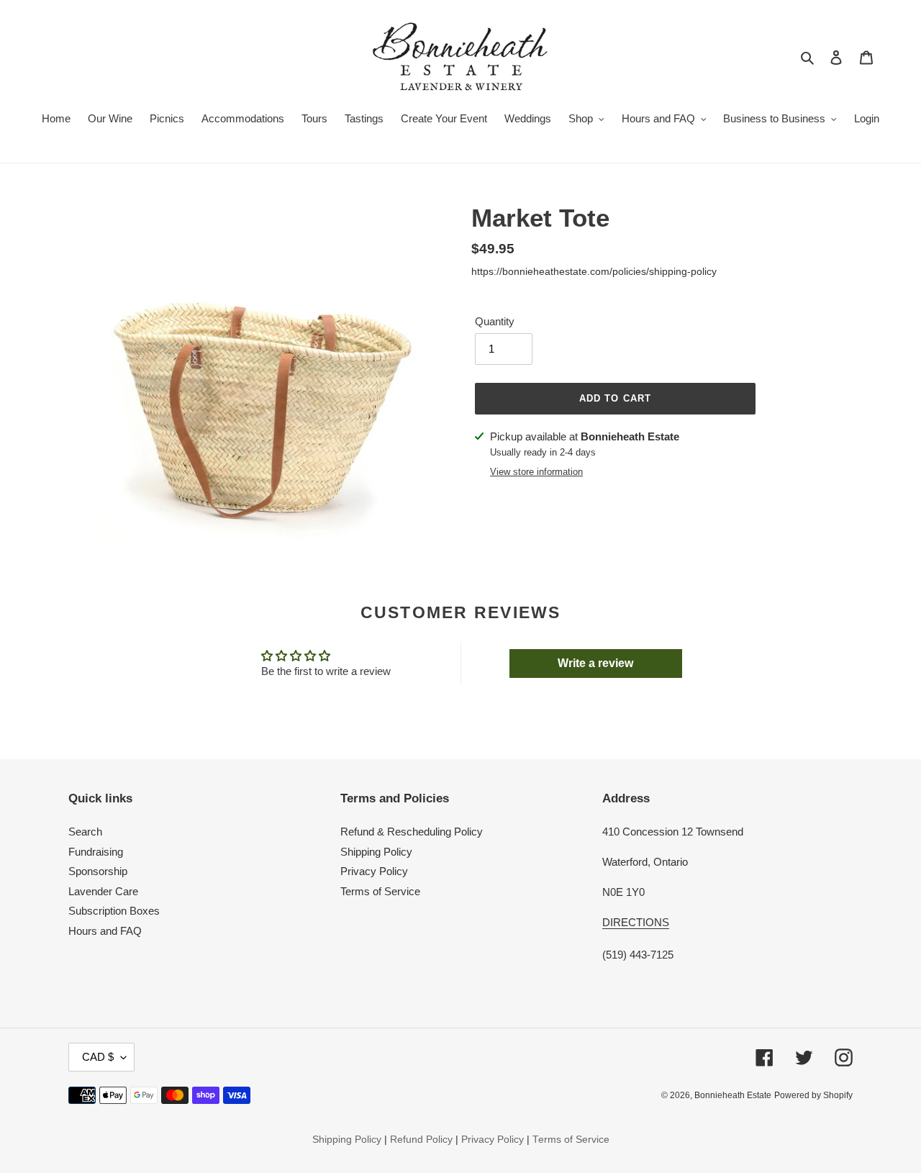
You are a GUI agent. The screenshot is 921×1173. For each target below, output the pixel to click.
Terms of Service (380, 891)
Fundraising (95, 852)
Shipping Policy (376, 852)
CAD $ (98, 1057)
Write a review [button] (595, 663)
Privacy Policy (374, 871)
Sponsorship (97, 871)
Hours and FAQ (105, 931)
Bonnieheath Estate (732, 1095)
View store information (536, 471)
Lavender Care (103, 891)
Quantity (494, 321)
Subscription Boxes (114, 911)
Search (85, 831)
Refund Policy (421, 1139)
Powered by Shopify (813, 1095)
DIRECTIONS (635, 922)
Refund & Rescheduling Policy (411, 831)
